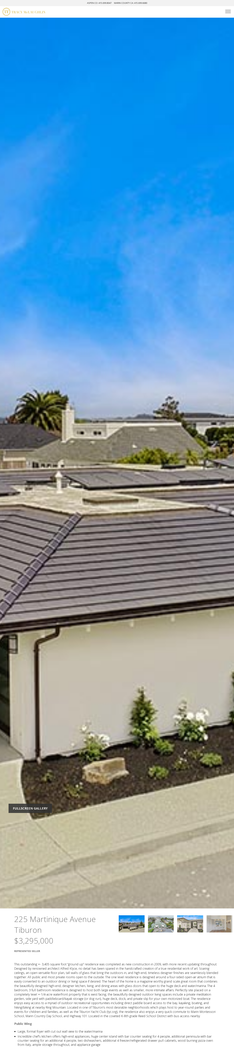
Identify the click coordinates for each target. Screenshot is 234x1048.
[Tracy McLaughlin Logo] (24, 12)
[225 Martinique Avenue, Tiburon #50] (131, 924)
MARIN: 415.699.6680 (130, 2)
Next (201, 463)
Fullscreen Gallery (30, 808)
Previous (32, 463)
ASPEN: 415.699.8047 (99, 2)
